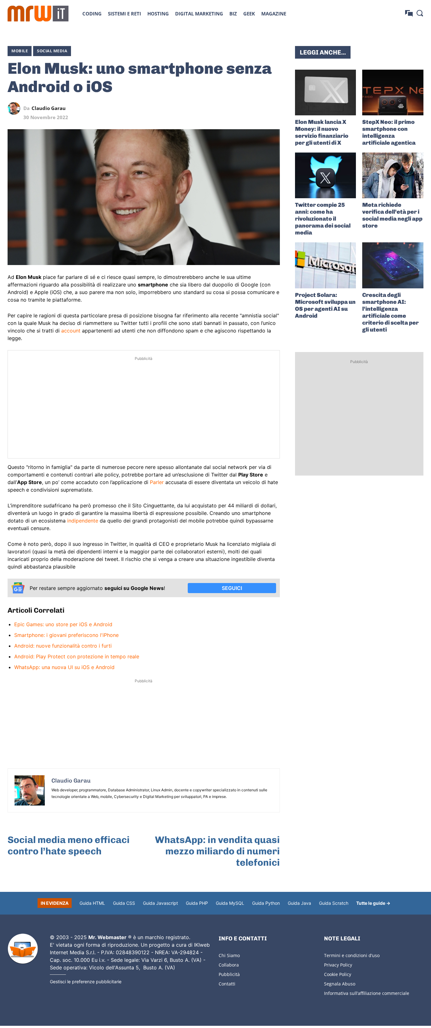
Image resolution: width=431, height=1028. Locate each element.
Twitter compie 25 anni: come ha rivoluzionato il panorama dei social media (323, 218)
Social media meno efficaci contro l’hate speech (69, 845)
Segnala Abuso (339, 984)
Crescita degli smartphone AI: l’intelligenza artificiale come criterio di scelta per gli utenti (390, 312)
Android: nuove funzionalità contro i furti (63, 646)
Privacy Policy (338, 965)
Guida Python (266, 903)
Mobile (19, 51)
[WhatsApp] (244, 108)
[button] (419, 13)
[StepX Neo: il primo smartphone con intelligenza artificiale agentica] (392, 92)
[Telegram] (259, 108)
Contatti (227, 984)
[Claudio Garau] (15, 108)
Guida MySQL (230, 903)
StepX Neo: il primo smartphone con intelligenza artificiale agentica (389, 132)
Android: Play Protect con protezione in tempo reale (76, 656)
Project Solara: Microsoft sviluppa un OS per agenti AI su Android (325, 305)
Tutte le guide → (373, 903)
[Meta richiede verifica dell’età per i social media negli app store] (392, 175)
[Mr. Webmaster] (23, 948)
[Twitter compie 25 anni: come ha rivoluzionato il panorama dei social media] (325, 175)
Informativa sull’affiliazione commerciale (366, 993)
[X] (215, 108)
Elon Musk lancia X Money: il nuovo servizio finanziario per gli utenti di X (321, 132)
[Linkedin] (230, 108)
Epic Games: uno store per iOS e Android (63, 624)
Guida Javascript (160, 903)
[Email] (273, 108)
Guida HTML (92, 903)
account (70, 330)
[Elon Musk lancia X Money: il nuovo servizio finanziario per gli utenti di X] (325, 92)
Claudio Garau (49, 108)
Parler (157, 482)
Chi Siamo (229, 955)
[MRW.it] (38, 13)
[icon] (409, 13)
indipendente (82, 520)
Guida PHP (197, 903)
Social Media (52, 51)
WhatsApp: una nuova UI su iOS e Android (64, 667)
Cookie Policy (337, 974)
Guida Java (299, 903)
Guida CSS (124, 903)
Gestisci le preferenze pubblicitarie (85, 981)
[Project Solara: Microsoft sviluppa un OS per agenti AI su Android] (325, 265)
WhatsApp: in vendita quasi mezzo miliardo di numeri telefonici (217, 851)
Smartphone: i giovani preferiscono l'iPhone (66, 635)
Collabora (229, 965)
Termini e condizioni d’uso (352, 955)
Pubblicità (229, 974)
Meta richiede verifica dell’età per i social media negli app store (392, 215)
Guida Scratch (333, 903)
